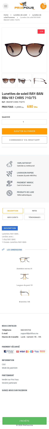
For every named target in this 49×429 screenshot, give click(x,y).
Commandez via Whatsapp (24, 140)
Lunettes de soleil (20, 15)
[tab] (13, 209)
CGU (4, 364)
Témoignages (34, 217)
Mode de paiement (9, 368)
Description (12, 210)
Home (6, 15)
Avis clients (12, 217)
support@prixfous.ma (29, 333)
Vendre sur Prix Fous (10, 379)
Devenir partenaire (9, 383)
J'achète (24, 420)
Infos (34, 210)
